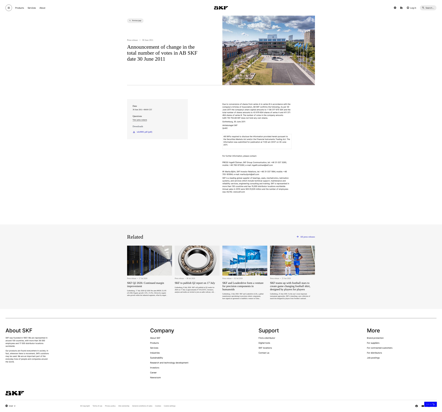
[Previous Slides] (133, 281)
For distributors (374, 353)
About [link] (42, 8)
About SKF (155, 338)
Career (153, 372)
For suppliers (373, 343)
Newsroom (155, 377)
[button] (395, 8)
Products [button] (19, 8)
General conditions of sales (142, 406)
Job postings (373, 358)
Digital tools (264, 343)
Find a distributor (267, 338)
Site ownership (123, 406)
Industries (155, 353)
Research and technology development (169, 362)
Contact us (264, 353)
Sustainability (156, 358)
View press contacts (140, 120)
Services (154, 348)
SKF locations (265, 348)
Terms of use (97, 406)
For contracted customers (379, 348)
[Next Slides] (309, 281)
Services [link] (32, 8)
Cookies (158, 406)
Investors (154, 367)
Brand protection (375, 338)
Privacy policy (110, 406)
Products (154, 343)
